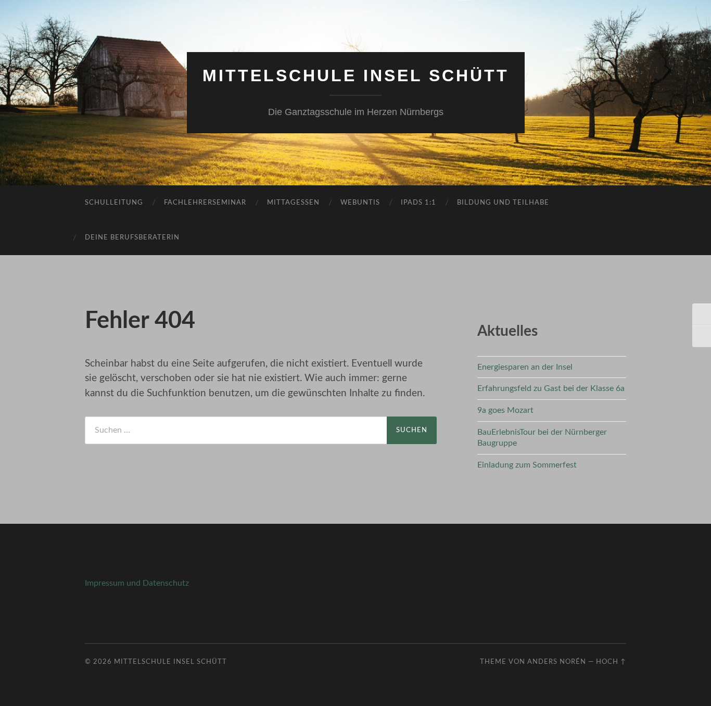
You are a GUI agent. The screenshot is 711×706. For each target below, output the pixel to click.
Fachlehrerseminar (205, 202)
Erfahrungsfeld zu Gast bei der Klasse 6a (551, 388)
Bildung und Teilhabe (503, 202)
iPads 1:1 (418, 202)
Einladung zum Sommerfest (527, 465)
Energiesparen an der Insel (525, 367)
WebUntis (360, 202)
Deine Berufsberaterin (132, 237)
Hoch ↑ (611, 662)
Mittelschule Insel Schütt (355, 75)
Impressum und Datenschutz (137, 583)
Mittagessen (293, 202)
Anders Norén (556, 662)
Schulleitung (114, 202)
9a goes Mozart (505, 410)
